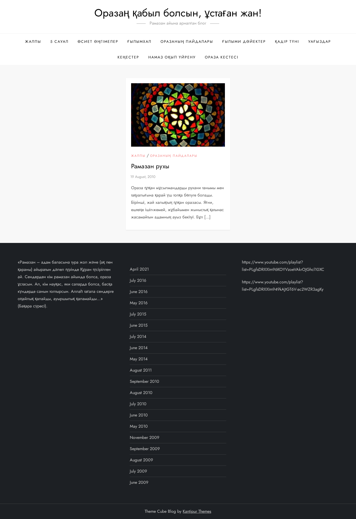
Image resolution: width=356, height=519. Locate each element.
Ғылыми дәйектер (244, 41)
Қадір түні (287, 41)
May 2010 (139, 426)
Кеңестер (128, 57)
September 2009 (145, 449)
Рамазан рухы (150, 166)
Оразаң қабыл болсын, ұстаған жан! (178, 12)
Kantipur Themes (197, 511)
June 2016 (139, 292)
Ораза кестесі (221, 57)
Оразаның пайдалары (187, 41)
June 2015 (139, 325)
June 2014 (139, 348)
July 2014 (138, 336)
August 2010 (141, 393)
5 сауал (59, 41)
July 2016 (138, 280)
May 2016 (139, 303)
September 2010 (144, 381)
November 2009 (144, 437)
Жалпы (33, 41)
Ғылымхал (139, 41)
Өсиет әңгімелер (98, 41)
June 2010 (139, 415)
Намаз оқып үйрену (172, 57)
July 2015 (138, 314)
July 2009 (138, 471)
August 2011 (141, 370)
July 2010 (138, 404)
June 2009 (139, 482)
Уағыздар (319, 41)
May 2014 (139, 359)
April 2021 (139, 269)
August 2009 (141, 460)
